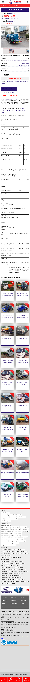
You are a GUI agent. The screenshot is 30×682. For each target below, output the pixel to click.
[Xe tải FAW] (18, 590)
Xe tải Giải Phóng (14, 575)
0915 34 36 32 (6, 630)
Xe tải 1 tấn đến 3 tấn (18, 549)
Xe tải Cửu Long (18, 567)
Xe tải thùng (5, 529)
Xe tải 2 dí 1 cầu (5, 553)
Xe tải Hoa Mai (24, 581)
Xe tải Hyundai (13, 571)
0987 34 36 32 (13, 630)
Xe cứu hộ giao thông (7, 533)
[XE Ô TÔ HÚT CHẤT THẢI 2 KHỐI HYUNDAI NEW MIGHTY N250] (7, 442)
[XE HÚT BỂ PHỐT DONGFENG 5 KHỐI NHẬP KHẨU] (7, 308)
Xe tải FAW (4, 569)
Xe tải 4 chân (24, 553)
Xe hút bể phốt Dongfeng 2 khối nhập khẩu (22, 317)
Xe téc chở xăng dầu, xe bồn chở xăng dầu (11, 515)
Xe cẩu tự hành (6, 525)
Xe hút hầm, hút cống (17, 539)
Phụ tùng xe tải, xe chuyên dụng (17, 517)
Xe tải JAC (13, 579)
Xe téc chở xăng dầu (7, 531)
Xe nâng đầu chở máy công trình (9, 527)
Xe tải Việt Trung (18, 573)
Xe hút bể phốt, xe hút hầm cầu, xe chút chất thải (17, 60)
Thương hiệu (14, 603)
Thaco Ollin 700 (20, 81)
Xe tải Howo (5, 561)
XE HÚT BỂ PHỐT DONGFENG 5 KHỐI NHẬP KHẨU (7, 317)
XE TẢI (13, 565)
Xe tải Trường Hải (14, 5)
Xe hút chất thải (9, 81)
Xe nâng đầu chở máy (7, 563)
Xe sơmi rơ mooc (15, 537)
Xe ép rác (19, 535)
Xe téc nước (24, 529)
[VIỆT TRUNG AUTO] (15, 1)
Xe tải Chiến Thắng (6, 573)
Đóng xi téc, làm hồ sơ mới (8, 545)
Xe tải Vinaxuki (23, 571)
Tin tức (22, 603)
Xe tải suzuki (5, 579)
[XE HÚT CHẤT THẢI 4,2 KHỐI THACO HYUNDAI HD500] (22, 465)
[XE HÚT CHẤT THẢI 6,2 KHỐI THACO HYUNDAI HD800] (7, 465)
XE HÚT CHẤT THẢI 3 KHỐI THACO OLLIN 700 (15, 110)
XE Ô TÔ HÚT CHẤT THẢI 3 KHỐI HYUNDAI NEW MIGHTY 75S (22, 295)
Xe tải (2, 519)
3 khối (15, 81)
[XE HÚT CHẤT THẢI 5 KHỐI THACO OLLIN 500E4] (7, 420)
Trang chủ (4, 5)
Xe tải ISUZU (13, 569)
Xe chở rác (18, 533)
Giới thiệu (13, 597)
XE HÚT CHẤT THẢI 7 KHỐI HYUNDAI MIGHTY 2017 (22, 429)
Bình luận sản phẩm (8, 92)
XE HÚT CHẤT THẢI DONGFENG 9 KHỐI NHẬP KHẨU (7, 295)
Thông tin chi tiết (8, 89)
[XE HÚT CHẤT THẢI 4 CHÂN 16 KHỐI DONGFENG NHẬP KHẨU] (7, 398)
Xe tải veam (5, 575)
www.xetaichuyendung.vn (23, 625)
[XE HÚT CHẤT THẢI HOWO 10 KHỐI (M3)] (22, 487)
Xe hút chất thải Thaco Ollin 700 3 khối (11, 99)
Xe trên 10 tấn (5, 555)
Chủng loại (23, 600)
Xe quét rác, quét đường (7, 535)
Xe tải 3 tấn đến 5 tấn (24, 65)
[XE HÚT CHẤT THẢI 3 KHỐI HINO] (7, 487)
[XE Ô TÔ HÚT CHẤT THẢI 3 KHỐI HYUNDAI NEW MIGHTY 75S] (22, 286)
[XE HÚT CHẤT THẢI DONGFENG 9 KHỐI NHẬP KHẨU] (7, 286)
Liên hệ (3, 607)
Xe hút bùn (4, 541)
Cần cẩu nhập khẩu (6, 521)
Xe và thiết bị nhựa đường (12, 519)
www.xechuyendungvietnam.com (8, 627)
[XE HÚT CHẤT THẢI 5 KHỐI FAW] (22, 442)
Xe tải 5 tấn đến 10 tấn (21, 551)
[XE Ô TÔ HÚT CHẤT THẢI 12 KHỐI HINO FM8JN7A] (22, 331)
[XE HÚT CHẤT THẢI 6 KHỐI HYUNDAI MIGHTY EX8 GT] (22, 375)
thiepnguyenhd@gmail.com (11, 18)
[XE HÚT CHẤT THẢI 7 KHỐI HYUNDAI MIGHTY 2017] (22, 420)
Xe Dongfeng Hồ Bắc (16, 561)
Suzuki (18, 565)
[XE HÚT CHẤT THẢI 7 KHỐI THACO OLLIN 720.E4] (22, 353)
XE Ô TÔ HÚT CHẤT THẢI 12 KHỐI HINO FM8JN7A (22, 340)
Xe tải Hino (21, 579)
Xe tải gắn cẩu (13, 541)
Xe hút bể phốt (25, 63)
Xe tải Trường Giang (6, 567)
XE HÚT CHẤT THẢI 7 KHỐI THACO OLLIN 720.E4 (22, 362)
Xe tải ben (23, 527)
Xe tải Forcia (21, 569)
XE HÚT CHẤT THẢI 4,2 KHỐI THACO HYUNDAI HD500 (22, 474)
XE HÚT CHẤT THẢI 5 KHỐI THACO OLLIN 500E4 (7, 429)
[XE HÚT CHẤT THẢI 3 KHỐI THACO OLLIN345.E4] (7, 375)
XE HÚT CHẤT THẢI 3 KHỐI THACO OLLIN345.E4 (7, 384)
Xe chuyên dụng (5, 513)
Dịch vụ (22, 597)
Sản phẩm (13, 600)
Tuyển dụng (4, 600)
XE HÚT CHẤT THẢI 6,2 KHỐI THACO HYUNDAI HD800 (7, 474)
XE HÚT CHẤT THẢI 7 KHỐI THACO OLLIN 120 (7, 340)
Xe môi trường (4, 517)
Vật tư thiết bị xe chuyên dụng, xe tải (11, 557)
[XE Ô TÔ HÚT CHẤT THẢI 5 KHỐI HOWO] (22, 398)
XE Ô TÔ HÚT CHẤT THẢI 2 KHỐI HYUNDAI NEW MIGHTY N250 (7, 451)
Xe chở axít (22, 541)
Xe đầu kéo (24, 537)
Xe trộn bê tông (15, 529)
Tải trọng (4, 603)
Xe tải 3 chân (15, 553)
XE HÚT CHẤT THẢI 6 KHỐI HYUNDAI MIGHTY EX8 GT (22, 384)
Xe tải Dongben (5, 577)
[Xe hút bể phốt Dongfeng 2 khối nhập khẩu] (22, 308)
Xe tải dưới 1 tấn (6, 549)
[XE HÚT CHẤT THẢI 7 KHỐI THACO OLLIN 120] (7, 331)
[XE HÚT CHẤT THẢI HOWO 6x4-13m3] (7, 353)
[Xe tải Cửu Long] (6, 590)
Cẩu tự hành (5, 537)
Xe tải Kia (4, 571)
